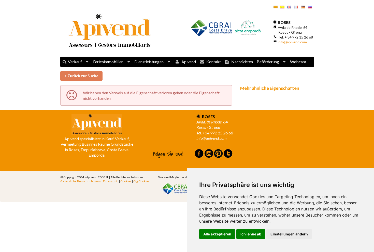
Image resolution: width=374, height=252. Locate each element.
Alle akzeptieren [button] (217, 234)
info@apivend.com (292, 42)
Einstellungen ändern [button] (289, 234)
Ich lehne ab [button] (250, 234)
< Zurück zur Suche (81, 75)
